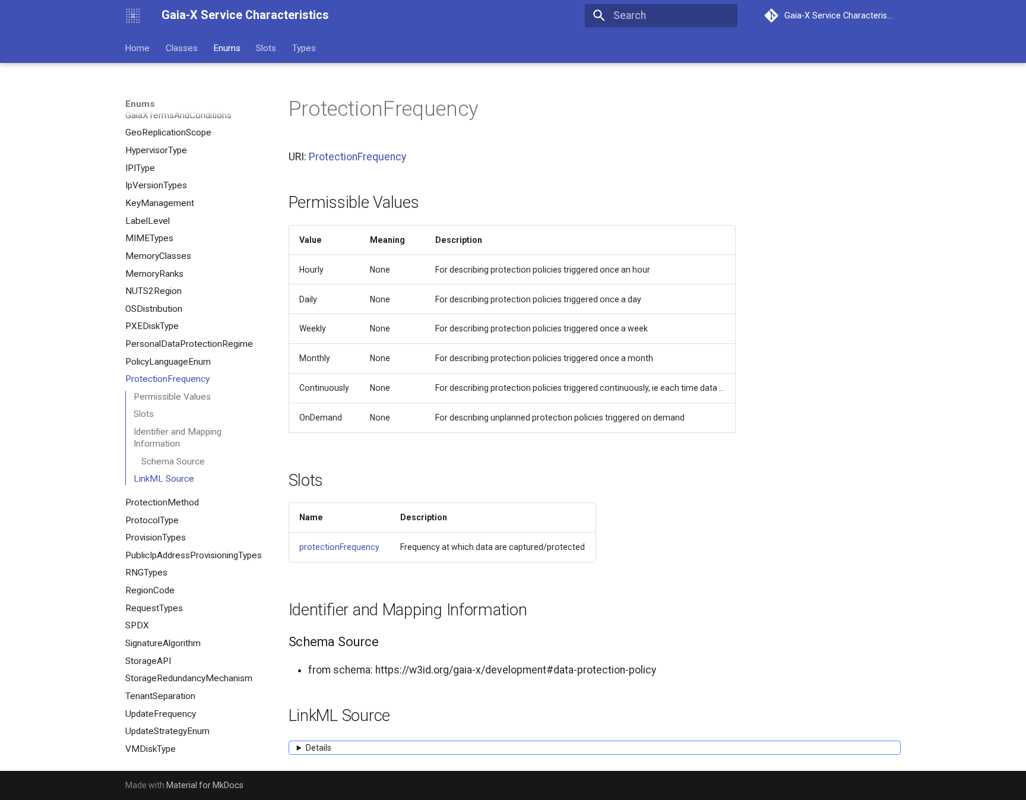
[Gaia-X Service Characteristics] (133, 15)
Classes (182, 47)
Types (304, 47)
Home (137, 47)
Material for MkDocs (204, 785)
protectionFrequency (339, 547)
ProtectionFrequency (357, 157)
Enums (226, 47)
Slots (266, 47)
